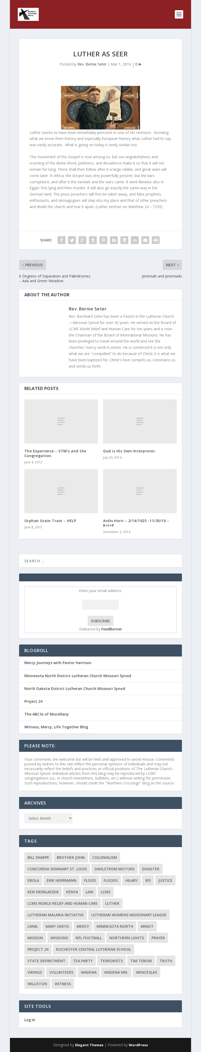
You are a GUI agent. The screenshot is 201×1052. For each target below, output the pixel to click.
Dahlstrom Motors (114, 868)
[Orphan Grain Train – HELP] (61, 491)
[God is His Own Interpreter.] (140, 421)
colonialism (104, 857)
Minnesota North (115, 926)
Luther (112, 903)
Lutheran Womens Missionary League (128, 914)
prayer (158, 937)
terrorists (111, 960)
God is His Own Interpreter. (129, 450)
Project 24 (33, 701)
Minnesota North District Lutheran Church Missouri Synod (77, 675)
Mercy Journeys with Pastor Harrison (57, 662)
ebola (33, 880)
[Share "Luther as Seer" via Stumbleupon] (135, 240)
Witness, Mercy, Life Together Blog (56, 726)
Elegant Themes (89, 1045)
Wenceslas (146, 972)
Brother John (71, 857)
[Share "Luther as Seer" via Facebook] (61, 240)
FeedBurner (111, 629)
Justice (165, 880)
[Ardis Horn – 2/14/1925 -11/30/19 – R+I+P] (140, 491)
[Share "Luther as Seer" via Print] (155, 240)
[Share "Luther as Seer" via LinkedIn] (114, 240)
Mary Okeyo (57, 926)
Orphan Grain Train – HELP (50, 520)
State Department (46, 960)
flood (90, 880)
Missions (59, 937)
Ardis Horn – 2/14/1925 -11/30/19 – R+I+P (136, 523)
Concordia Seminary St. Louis (57, 868)
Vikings (34, 972)
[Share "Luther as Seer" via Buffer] (124, 240)
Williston (37, 983)
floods (111, 880)
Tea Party (83, 960)
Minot (147, 926)
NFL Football (89, 937)
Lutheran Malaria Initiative (55, 914)
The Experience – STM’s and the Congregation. (55, 453)
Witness (63, 983)
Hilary (131, 880)
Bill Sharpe (38, 857)
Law (89, 891)
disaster (150, 868)
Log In (29, 1019)
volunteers (61, 972)
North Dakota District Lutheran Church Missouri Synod (74, 688)
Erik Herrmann (61, 880)
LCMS (105, 891)
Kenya (72, 891)
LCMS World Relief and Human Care (62, 903)
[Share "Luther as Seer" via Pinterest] (103, 240)
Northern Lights (126, 937)
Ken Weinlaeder (43, 891)
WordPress (138, 1045)
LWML (32, 926)
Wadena (89, 972)
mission (35, 937)
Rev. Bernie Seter (92, 64)
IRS (148, 880)
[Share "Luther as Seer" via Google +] (82, 240)
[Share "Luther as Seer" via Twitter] (72, 240)
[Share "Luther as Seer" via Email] (145, 240)
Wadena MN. (116, 972)
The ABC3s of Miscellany (46, 714)
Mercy (83, 926)
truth (165, 960)
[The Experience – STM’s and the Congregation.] (61, 421)
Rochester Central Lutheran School (93, 949)
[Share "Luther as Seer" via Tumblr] (93, 240)
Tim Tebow (141, 960)
